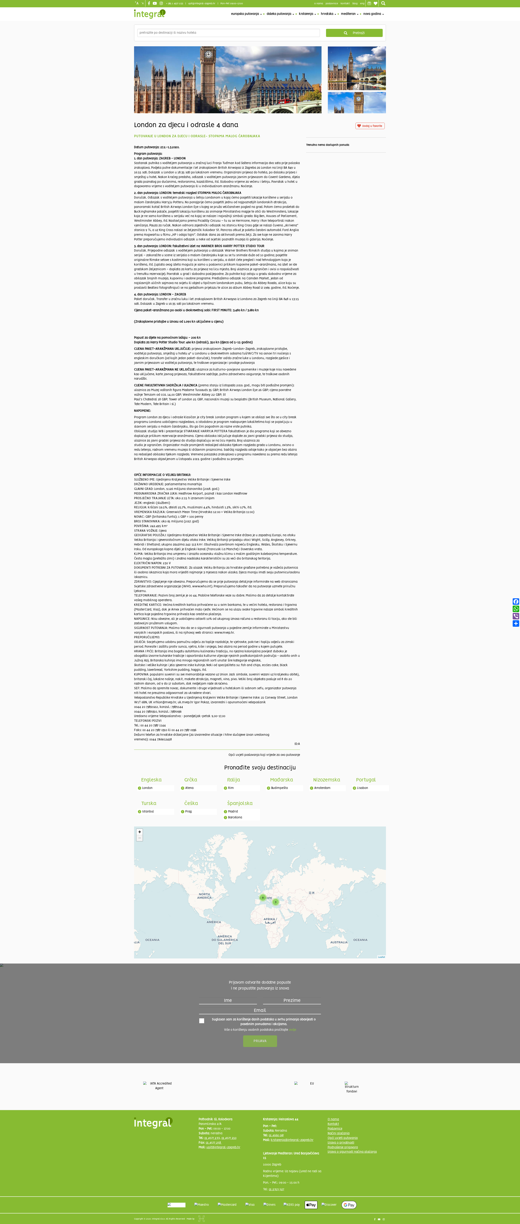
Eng (362, 3)
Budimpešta (279, 788)
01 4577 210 (228, 1138)
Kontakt (345, 3)
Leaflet (381, 956)
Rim (231, 788)
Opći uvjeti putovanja (343, 1138)
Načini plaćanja (339, 1133)
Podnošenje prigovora (343, 1147)
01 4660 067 (276, 1135)
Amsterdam (322, 788)
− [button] (139, 837)
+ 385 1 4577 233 (174, 3)
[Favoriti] (375, 3)
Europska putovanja (245, 14)
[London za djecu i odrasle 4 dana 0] (228, 97)
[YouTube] (155, 3)
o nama (318, 3)
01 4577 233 (212, 1138)
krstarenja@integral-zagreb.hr (292, 1140)
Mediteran (348, 14)
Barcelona (235, 817)
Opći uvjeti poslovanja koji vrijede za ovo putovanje (264, 755)
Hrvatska (327, 14)
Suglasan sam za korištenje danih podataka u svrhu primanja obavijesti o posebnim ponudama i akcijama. (264, 1022)
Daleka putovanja (279, 14)
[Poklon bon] (369, 3)
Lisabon (362, 788)
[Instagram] (162, 3)
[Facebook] (149, 3)
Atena (189, 788)
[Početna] (150, 14)
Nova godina (372, 14)
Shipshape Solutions (201, 1219)
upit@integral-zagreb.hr (201, 3)
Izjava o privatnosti (341, 1142)
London (147, 788)
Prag (188, 811)
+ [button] (139, 831)
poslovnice (332, 3)
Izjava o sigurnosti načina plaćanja (352, 1152)
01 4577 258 (214, 1142)
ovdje (292, 1029)
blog (355, 3)
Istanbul (148, 811)
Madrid (233, 811)
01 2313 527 (276, 1189)
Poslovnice (335, 1128)
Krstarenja (306, 14)
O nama (333, 1119)
